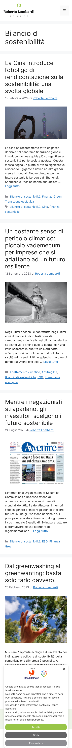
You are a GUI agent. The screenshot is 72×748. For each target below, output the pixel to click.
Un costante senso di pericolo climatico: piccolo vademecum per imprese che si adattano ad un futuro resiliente (35, 249)
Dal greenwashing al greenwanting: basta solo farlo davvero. (33, 572)
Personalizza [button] (36, 743)
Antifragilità (49, 372)
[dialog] (36, 706)
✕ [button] (64, 669)
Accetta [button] (36, 727)
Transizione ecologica (19, 201)
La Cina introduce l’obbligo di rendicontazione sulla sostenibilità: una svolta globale (34, 76)
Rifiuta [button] (36, 735)
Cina (45, 206)
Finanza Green (52, 196)
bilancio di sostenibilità (25, 206)
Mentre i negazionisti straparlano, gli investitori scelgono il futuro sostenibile (34, 412)
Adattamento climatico (25, 372)
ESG (40, 377)
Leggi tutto (12, 186)
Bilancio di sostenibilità (25, 196)
